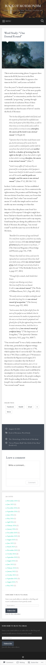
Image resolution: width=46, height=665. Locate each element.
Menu (8, 21)
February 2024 (11, 525)
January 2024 (11, 529)
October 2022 (11, 554)
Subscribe (11, 610)
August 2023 (11, 540)
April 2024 (10, 522)
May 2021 (10, 585)
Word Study (26, 433)
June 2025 (10, 504)
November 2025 (12, 501)
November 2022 (12, 550)
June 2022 (10, 564)
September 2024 (12, 511)
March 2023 (11, 547)
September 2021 (12, 578)
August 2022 (11, 561)
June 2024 (10, 515)
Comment (32, 482)
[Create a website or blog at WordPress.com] (23, 657)
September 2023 (12, 536)
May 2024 (10, 518)
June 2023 (10, 543)
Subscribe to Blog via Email (16, 595)
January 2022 (11, 571)
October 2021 (11, 575)
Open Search (42, 21)
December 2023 (12, 533)
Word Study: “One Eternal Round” (14, 34)
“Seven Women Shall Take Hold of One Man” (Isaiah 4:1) (25, 444)
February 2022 (11, 568)
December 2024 (12, 508)
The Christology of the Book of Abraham (23, 439)
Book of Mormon (15, 433)
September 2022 (12, 557)
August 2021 (11, 582)
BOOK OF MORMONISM (23, 6)
